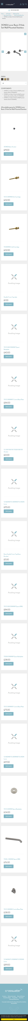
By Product (8, 13)
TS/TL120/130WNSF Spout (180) (13, 606)
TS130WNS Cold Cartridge (11, 247)
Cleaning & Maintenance (14, 999)
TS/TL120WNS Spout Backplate (13, 809)
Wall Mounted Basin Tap (19, 15)
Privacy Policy (15, 997)
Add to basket (9, 154)
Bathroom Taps (16, 13)
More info (23, 1016)
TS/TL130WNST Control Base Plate (14, 399)
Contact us (4, 996)
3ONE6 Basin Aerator (10, 147)
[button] (20, 4)
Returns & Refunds (21, 996)
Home (2, 13)
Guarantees (21, 997)
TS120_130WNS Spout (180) (12, 859)
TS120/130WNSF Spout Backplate (13, 656)
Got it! (14, 1019)
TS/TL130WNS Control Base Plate (13, 909)
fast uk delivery (15, 10)
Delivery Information (12, 996)
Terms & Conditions (7, 997)
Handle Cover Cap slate (10, 297)
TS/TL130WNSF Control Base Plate (14, 706)
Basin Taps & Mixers (8, 15)
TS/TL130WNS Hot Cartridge (12, 197)
